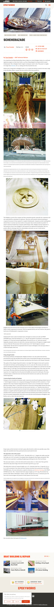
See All (46, 556)
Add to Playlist (42, 48)
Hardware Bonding (39, 470)
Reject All (17, 601)
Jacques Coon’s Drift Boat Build (17, 564)
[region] (17, 598)
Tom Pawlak (10, 47)
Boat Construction (22, 35)
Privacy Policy (28, 604)
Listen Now (41, 46)
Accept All (26, 601)
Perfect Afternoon (43, 604)
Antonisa (13, 65)
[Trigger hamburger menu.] (49, 5)
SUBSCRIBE (30, 1)
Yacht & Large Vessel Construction (38, 35)
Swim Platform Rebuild (18, 570)
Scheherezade (23, 538)
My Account (48, 1)
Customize (9, 601)
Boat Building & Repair (10, 35)
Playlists (39, 1)
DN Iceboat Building (42, 570)
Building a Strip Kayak (42, 563)
